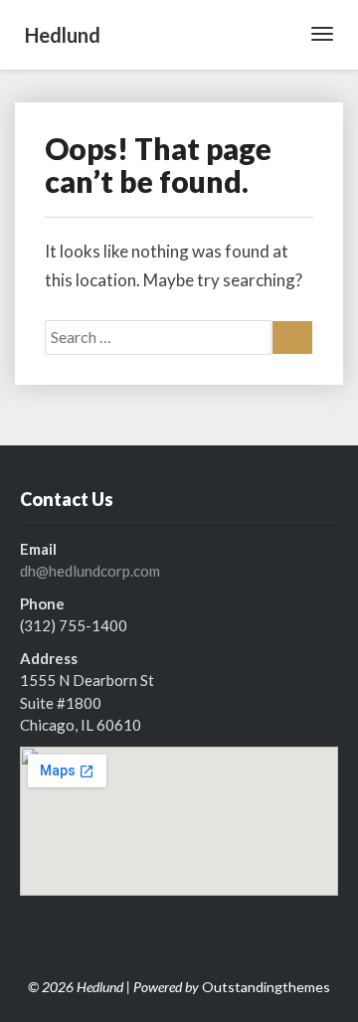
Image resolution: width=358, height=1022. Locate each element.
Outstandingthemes (266, 986)
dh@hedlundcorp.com (90, 571)
